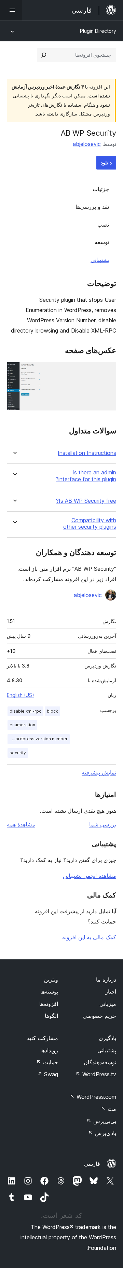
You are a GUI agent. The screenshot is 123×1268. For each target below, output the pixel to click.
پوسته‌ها (49, 991)
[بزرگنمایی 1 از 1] (107, 371)
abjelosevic (87, 143)
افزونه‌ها (48, 1003)
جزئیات (101, 189)
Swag (47, 1074)
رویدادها (49, 1050)
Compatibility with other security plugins (89, 523)
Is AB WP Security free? (86, 501)
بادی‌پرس (102, 1133)
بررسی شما (102, 824)
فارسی (92, 1163)
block (52, 711)
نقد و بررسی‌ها (92, 206)
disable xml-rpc (25, 711)
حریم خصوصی (99, 1015)
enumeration (22, 724)
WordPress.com (93, 1096)
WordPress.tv (96, 1074)
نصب (103, 224)
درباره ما (106, 979)
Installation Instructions (87, 453)
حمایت (47, 1062)
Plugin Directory (98, 31)
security (18, 752)
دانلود (106, 162)
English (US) (20, 695)
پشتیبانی (100, 259)
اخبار (110, 991)
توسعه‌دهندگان (100, 1062)
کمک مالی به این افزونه (89, 937)
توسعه (102, 242)
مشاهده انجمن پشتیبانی (89, 875)
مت (108, 1108)
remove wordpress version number (38, 738)
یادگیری (107, 1038)
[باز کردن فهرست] (11, 10)
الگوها (51, 1015)
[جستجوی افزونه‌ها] (44, 55)
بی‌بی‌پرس (101, 1121)
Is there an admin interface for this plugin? (86, 475)
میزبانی (107, 1003)
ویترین (51, 979)
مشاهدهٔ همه (21, 824)
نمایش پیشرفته (99, 772)
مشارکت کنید (42, 1038)
